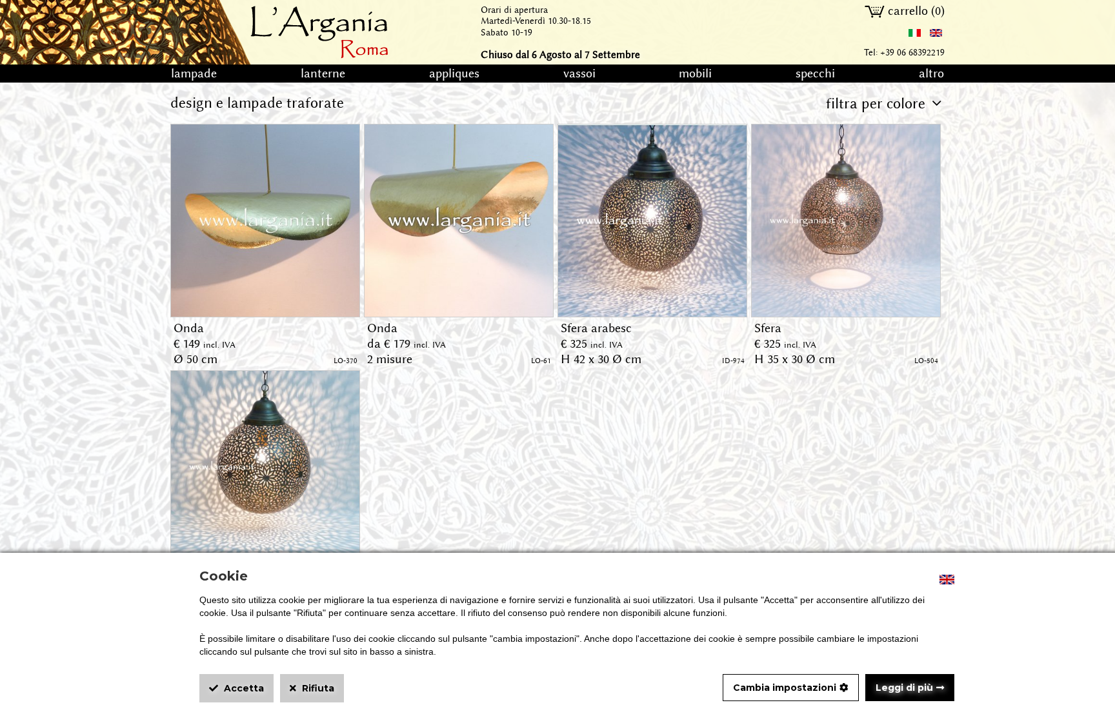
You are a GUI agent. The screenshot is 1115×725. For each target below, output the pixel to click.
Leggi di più (904, 687)
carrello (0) (915, 11)
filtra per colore (875, 104)
